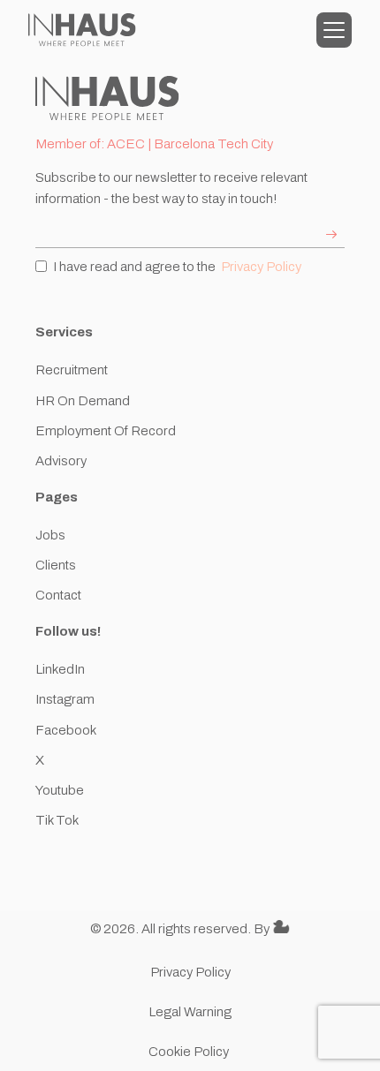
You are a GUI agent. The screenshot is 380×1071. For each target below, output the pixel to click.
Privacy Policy (261, 267)
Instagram (65, 699)
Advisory (61, 461)
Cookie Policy (190, 1052)
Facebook (65, 730)
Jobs (50, 535)
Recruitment (71, 370)
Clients (55, 565)
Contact (58, 595)
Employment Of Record (105, 431)
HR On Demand (82, 401)
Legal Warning (190, 1012)
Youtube (59, 790)
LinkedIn (60, 669)
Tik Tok (57, 820)
